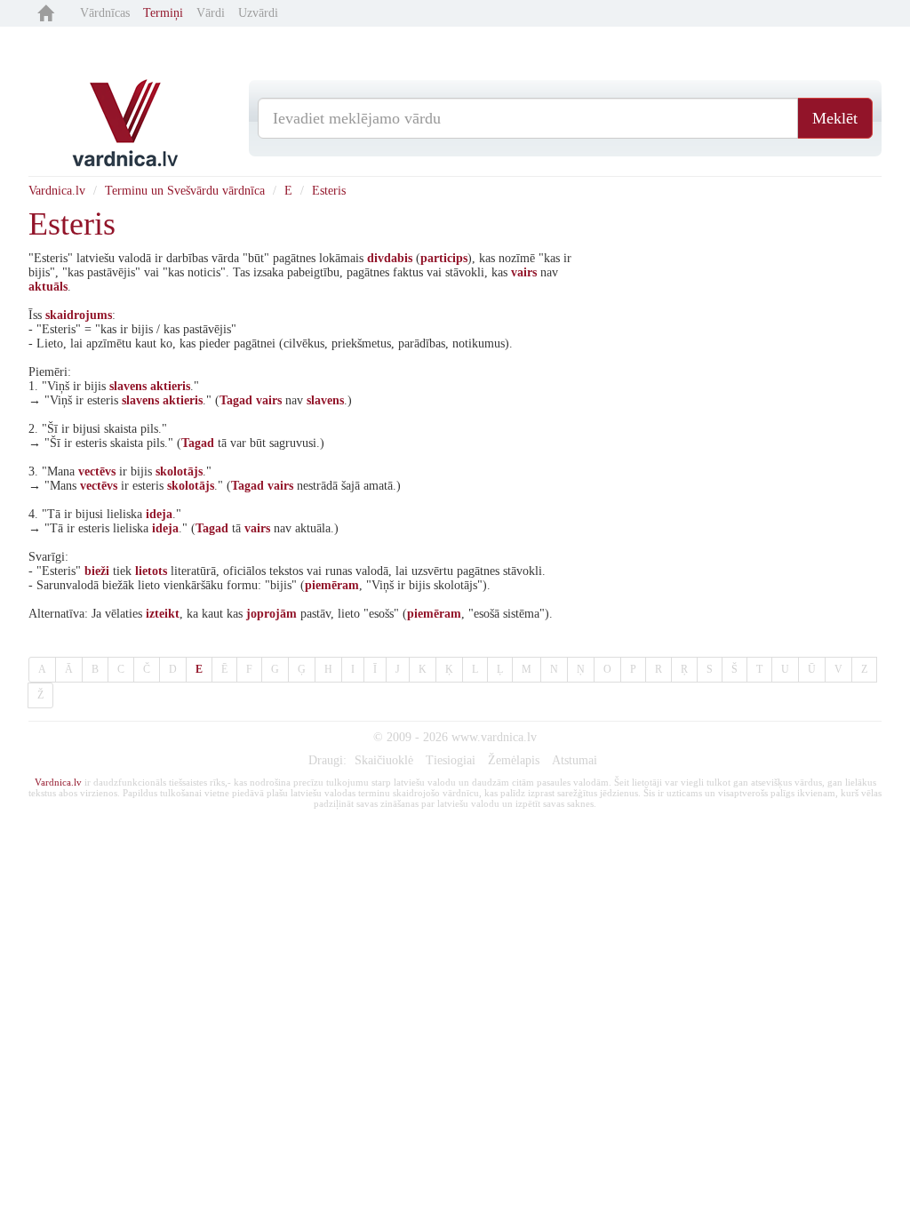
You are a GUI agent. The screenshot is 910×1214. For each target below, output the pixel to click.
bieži (96, 571)
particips (443, 258)
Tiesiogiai (450, 760)
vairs (524, 272)
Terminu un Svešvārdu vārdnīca (185, 190)
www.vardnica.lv (494, 737)
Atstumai (574, 760)
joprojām (271, 613)
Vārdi (210, 13)
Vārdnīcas (105, 13)
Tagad (236, 400)
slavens (128, 386)
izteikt (163, 613)
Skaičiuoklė (384, 760)
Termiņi (163, 13)
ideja (159, 514)
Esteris (329, 190)
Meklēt (835, 118)
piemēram (332, 585)
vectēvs (97, 471)
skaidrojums (78, 315)
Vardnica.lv (56, 190)
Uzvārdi (258, 13)
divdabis (389, 258)
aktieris (170, 386)
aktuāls (48, 286)
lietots (151, 571)
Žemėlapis (513, 760)
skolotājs (179, 471)
